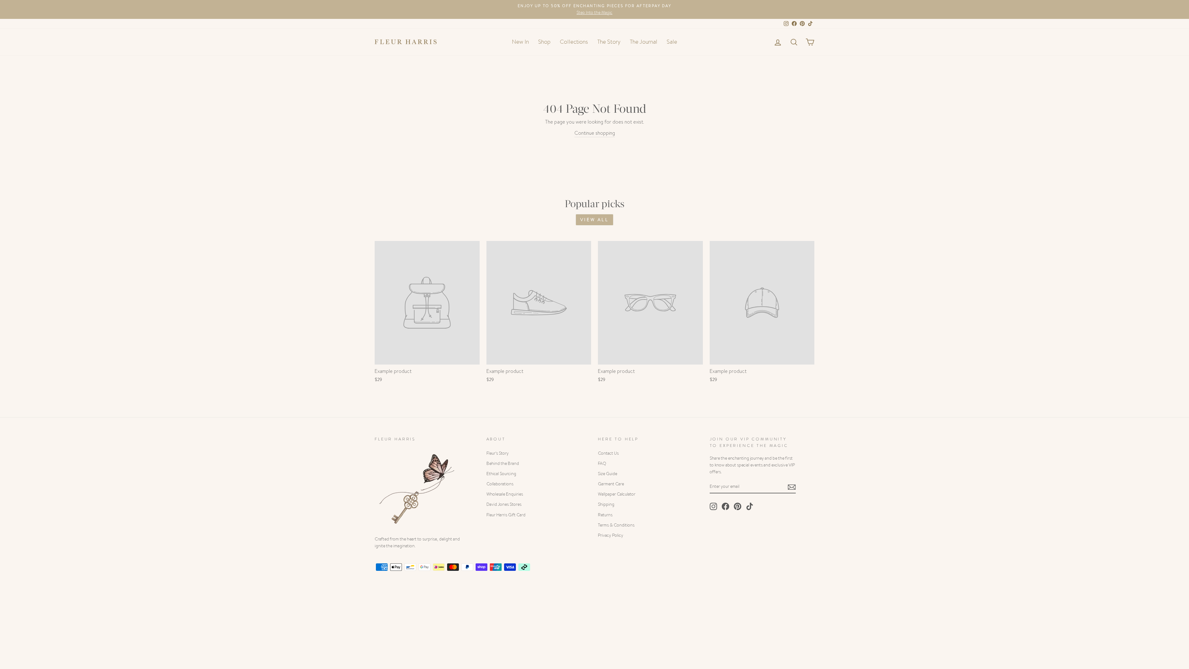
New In (520, 42)
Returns (605, 515)
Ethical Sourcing (501, 474)
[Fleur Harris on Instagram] (713, 506)
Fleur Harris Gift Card (505, 515)
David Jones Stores (503, 504)
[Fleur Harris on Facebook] (725, 506)
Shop (544, 42)
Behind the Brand (502, 463)
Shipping (606, 504)
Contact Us (608, 453)
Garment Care (611, 484)
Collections (574, 42)
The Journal (643, 42)
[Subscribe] (792, 487)
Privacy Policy (610, 535)
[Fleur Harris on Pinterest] (737, 506)
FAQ (602, 463)
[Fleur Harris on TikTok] (749, 506)
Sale (672, 42)
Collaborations (499, 484)
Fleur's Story (497, 453)
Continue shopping (594, 133)
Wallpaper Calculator (616, 494)
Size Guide (607, 474)
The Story (609, 42)
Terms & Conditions (616, 525)
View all (594, 219)
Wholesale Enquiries (504, 494)
